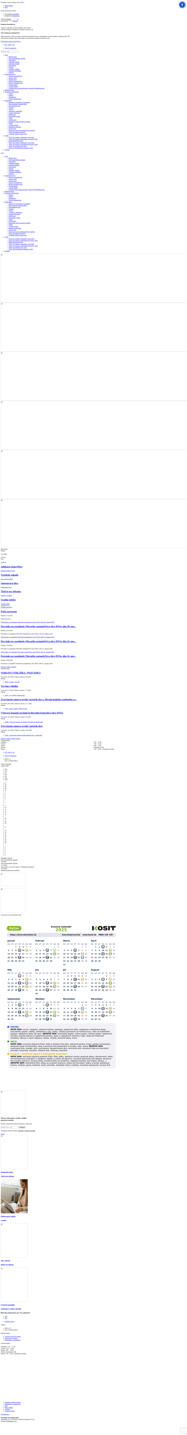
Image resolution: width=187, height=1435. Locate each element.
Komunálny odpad (14, 116)
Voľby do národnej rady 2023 (18, 146)
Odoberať (22, 1127)
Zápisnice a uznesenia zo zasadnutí (19, 102)
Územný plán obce (14, 113)
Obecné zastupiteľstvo (15, 76)
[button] (182, 5)
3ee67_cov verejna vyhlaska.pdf (15, 695)
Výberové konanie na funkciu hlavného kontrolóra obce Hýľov (32, 713)
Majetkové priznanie (15, 127)
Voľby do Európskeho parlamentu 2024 (21, 148)
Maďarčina (16, 16)
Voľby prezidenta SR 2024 (17, 132)
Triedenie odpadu (14, 62)
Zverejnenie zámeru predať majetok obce (22, 726)
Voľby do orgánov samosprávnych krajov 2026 (23, 144)
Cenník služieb (13, 86)
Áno (6, 1316)
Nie (6, 1318)
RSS (6, 7)
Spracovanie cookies (11, 1338)
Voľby (11, 118)
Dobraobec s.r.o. (12, 1421)
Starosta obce (13, 79)
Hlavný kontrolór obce (15, 83)
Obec (6, 55)
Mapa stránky (9, 6)
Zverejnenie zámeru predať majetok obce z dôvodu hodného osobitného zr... (39, 699)
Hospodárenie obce (14, 106)
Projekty (11, 72)
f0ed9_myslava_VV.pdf (12, 682)
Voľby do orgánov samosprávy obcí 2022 (21, 137)
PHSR (11, 123)
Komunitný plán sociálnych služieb (19, 121)
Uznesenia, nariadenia (15, 111)
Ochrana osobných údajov (13, 1336)
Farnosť (11, 67)
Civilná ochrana (13, 125)
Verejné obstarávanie (15, 99)
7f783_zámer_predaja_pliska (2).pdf (16, 709)
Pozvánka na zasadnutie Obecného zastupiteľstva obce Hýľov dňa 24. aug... (38, 641)
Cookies (7, 1409)
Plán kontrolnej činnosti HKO (18, 104)
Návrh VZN (12, 129)
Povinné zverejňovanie (12, 92)
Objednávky (12, 97)
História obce (13, 57)
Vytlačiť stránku (10, 1411)
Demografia (12, 65)
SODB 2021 (12, 120)
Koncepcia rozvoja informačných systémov (22, 130)
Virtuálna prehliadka (15, 71)
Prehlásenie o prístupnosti (12, 1340)
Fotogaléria (12, 60)
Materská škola (9, 90)
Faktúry (11, 95)
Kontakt (7, 150)
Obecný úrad (13, 78)
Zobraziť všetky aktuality (8, 667)
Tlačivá (11, 109)
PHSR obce (12, 114)
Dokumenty (8, 100)
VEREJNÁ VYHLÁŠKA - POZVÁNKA (21, 673)
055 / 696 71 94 (9, 45)
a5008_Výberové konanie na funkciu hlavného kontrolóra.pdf (24, 722)
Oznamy (11, 107)
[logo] (11, 41)
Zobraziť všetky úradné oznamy (10, 738)
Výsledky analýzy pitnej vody (18, 134)
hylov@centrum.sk (10, 48)
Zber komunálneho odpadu (17, 58)
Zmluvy (11, 93)
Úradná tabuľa (13, 85)
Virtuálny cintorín (14, 69)
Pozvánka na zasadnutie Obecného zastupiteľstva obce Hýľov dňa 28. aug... (38, 626)
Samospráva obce (10, 74)
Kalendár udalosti (14, 64)
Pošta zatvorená (9, 611)
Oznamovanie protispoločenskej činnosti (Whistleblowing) (27, 88)
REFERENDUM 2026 (16, 141)
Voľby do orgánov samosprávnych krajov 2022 (23, 139)
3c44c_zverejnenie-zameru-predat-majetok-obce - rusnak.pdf (23, 735)
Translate (15, 21)
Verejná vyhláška (9, 686)
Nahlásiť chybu (9, 1321)
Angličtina (16, 14)
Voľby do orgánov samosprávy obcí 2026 (21, 143)
